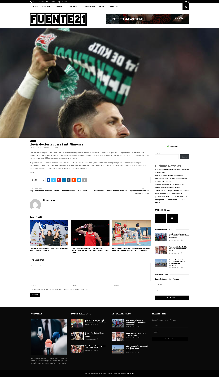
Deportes (114, 7)
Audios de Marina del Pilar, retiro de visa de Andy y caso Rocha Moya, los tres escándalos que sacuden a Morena (171, 178)
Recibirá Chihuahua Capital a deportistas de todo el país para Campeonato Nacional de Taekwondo (131, 249)
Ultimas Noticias (122, 313)
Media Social (162, 210)
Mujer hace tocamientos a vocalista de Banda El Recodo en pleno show (58, 191)
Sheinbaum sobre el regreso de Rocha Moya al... (95, 347)
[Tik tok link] (188, 1)
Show (101, 7)
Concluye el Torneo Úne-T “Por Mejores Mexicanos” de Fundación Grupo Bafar (49, 249)
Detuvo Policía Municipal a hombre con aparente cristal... (94, 334)
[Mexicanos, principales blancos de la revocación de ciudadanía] (161, 237)
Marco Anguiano (128, 373)
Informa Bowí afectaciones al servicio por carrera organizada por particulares (179, 262)
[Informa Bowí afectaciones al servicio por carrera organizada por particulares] (161, 263)
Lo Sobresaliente (165, 229)
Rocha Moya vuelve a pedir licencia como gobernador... (95, 321)
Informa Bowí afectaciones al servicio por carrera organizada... (137, 348)
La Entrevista (89, 7)
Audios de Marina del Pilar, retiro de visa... (136, 334)
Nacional (60, 7)
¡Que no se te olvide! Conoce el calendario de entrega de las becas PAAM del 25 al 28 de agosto (171, 200)
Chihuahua (47, 7)
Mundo (73, 7)
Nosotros (36, 313)
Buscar (157, 153)
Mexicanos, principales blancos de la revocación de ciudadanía (179, 235)
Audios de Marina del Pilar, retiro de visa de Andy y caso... (178, 248)
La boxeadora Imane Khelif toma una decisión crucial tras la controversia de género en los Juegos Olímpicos (90, 250)
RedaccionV (35, 148)
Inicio (35, 7)
